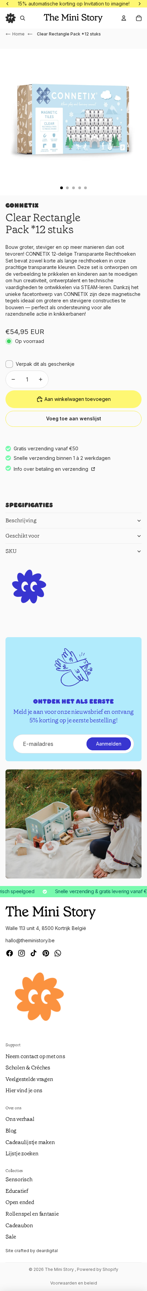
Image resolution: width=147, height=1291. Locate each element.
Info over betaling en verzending (52, 469)
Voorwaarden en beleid (73, 1283)
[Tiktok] (33, 953)
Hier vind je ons (23, 1090)
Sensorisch (18, 1179)
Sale (10, 1236)
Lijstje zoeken (22, 1153)
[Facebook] (9, 953)
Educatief (16, 1191)
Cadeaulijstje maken (30, 1142)
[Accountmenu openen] (123, 18)
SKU (11, 551)
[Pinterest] (46, 953)
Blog (10, 1130)
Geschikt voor (22, 535)
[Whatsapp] (58, 953)
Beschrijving (21, 520)
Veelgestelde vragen (29, 1079)
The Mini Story (60, 1269)
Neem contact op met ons (35, 1056)
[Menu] (10, 18)
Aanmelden (108, 744)
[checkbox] (40, 364)
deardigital (47, 1250)
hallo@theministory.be (30, 940)
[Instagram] (21, 953)
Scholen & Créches (27, 1067)
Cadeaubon (19, 1225)
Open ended (19, 1202)
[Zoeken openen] (22, 18)
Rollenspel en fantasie (32, 1213)
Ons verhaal (19, 1119)
